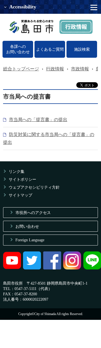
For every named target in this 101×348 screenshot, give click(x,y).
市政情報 (80, 68)
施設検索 (82, 49)
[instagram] (72, 268)
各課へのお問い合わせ (18, 49)
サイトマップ (20, 195)
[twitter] (32, 268)
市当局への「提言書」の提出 (38, 119)
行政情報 (55, 68)
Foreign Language (29, 240)
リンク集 (16, 171)
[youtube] (12, 268)
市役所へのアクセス (33, 212)
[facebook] (52, 268)
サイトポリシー (22, 179)
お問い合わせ (27, 226)
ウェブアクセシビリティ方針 (34, 187)
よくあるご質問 (50, 49)
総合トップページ (21, 68)
